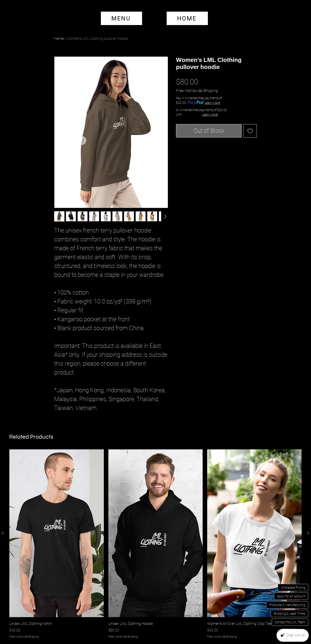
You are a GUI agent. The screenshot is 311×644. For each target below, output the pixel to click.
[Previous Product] (2, 533)
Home (59, 38)
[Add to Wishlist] (250, 130)
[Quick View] (56, 533)
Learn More (212, 102)
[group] (155, 544)
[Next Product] (308, 533)
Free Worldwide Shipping (197, 90)
